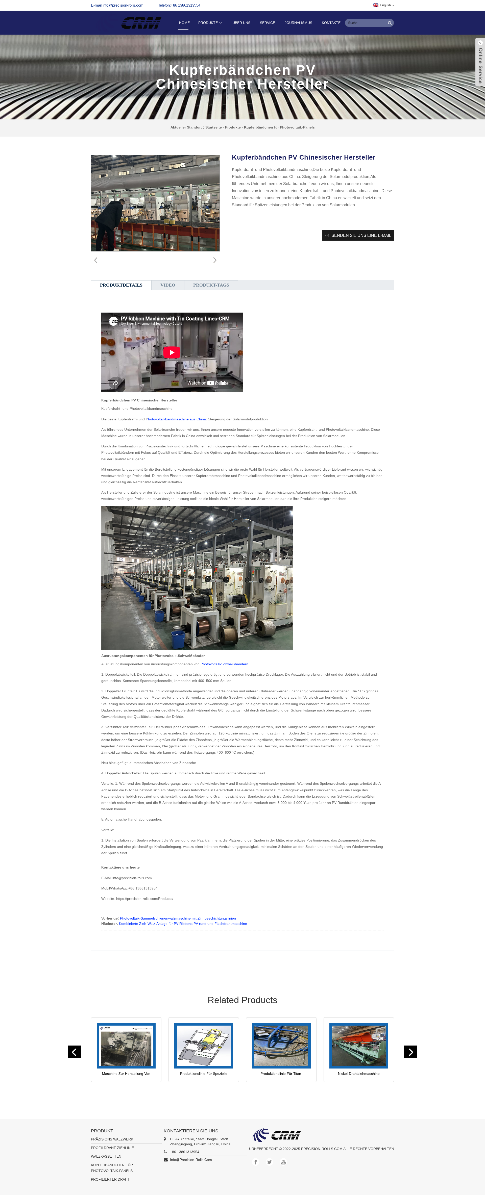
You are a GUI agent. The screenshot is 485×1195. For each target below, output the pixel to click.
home (184, 23)
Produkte (208, 23)
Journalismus (298, 23)
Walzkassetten (106, 1156)
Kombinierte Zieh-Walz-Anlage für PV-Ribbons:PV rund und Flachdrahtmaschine (183, 924)
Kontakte (331, 23)
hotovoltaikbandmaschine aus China (177, 419)
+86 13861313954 (184, 1152)
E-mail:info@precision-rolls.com (117, 5)
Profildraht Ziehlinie (112, 1148)
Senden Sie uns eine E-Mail (361, 235)
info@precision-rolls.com (191, 1160)
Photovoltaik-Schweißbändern (224, 664)
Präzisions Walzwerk (112, 1139)
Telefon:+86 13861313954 (179, 5)
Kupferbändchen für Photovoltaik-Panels (279, 127)
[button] (213, 260)
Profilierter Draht (110, 1179)
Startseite (213, 127)
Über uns (241, 23)
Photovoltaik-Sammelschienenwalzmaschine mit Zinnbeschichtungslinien (178, 918)
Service (267, 23)
